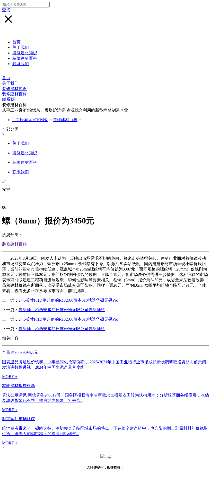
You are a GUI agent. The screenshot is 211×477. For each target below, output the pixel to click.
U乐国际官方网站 (32, 120)
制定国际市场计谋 (18, 419)
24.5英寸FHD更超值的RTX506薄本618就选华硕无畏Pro (68, 300)
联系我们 (20, 63)
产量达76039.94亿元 (20, 352)
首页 (16, 42)
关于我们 (20, 47)
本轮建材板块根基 (18, 385)
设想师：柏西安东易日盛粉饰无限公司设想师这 (62, 310)
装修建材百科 (24, 58)
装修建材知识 (24, 53)
